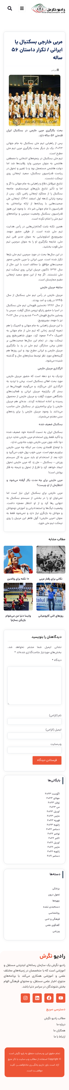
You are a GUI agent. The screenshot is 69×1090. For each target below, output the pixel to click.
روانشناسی (54, 913)
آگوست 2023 (52, 794)
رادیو (52, 956)
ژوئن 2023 (54, 803)
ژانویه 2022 (53, 852)
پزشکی (56, 889)
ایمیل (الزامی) (53, 730)
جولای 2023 (53, 798)
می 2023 (54, 807)
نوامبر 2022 (53, 834)
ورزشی (53, 70)
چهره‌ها (56, 901)
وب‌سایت (56, 744)
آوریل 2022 (53, 843)
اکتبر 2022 (54, 838)
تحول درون (54, 895)
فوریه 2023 (53, 821)
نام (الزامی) (55, 715)
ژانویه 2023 (53, 825)
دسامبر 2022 (53, 829)
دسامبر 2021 (53, 856)
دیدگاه (56, 660)
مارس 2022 (53, 847)
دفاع (44, 184)
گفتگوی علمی (52, 925)
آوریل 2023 (53, 812)
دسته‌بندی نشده (51, 907)
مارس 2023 (53, 816)
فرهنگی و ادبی (52, 919)
